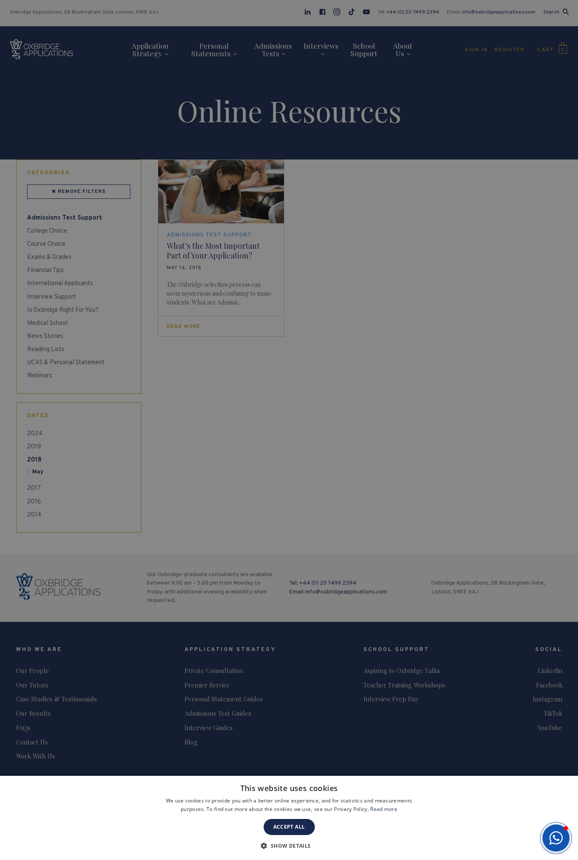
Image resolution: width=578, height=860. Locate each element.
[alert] (289, 430)
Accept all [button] (289, 826)
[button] (556, 838)
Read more (383, 809)
